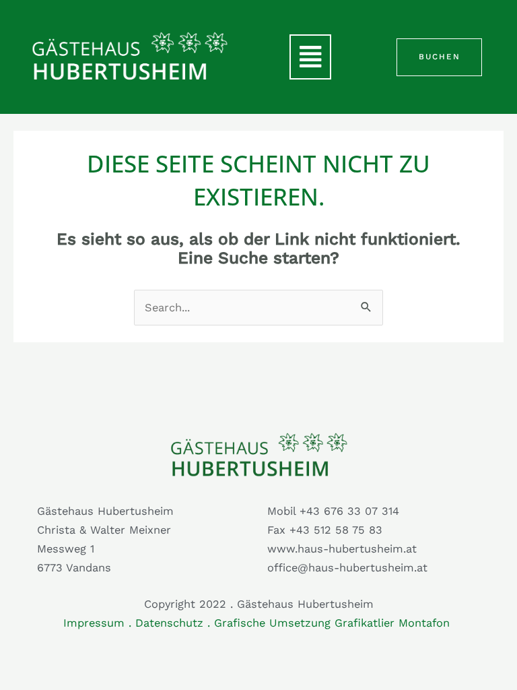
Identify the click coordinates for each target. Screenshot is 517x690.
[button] (310, 57)
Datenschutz (169, 623)
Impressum (94, 623)
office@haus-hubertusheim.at (347, 567)
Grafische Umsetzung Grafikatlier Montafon (334, 623)
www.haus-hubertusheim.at (342, 548)
